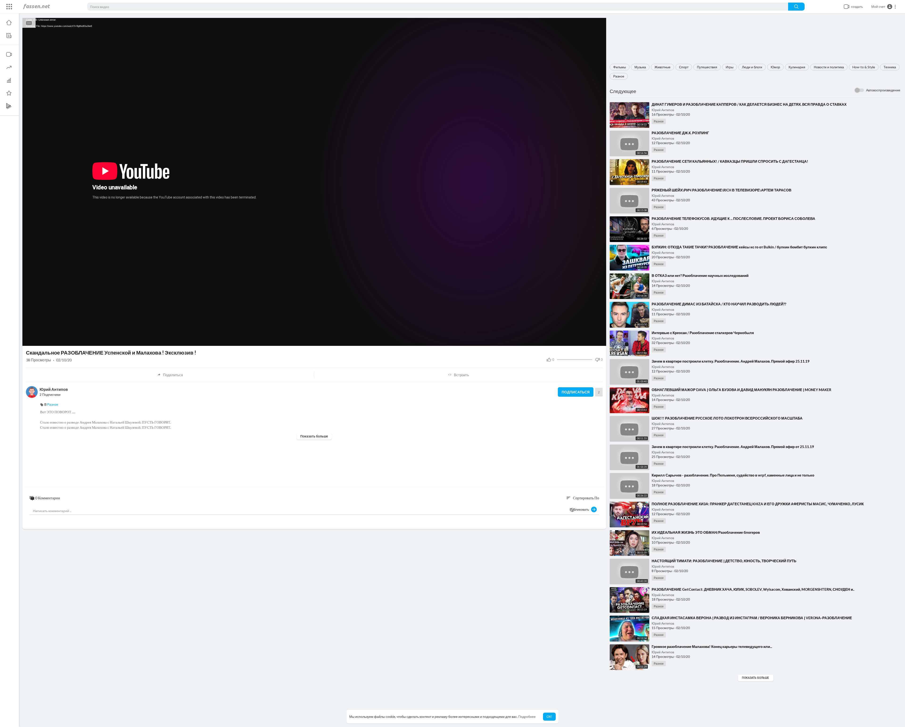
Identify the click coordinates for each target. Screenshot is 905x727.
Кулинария (797, 67)
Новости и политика (829, 67)
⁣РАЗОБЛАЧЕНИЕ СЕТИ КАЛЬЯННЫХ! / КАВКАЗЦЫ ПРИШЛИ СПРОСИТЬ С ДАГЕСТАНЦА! (730, 161)
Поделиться (173, 375)
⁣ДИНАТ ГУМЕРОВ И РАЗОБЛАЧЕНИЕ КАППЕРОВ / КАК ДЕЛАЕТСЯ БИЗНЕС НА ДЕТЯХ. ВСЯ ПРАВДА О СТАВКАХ (749, 104)
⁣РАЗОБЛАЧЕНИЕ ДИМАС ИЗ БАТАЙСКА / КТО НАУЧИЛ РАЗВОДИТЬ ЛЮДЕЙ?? (719, 304)
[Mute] (591, 340)
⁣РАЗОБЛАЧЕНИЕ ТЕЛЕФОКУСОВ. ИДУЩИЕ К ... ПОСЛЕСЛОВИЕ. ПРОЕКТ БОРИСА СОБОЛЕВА (733, 218)
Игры (729, 67)
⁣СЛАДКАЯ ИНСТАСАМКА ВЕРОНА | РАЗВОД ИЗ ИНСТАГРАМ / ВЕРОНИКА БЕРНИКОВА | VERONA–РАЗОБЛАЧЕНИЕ (752, 618)
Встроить (461, 375)
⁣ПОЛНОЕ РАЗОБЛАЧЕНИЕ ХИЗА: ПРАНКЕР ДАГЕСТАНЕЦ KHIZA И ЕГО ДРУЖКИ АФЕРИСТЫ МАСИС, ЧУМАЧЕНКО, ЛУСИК (758, 504)
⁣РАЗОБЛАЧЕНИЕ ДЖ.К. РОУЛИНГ (680, 133)
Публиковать (580, 509)
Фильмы (619, 67)
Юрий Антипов (663, 110)
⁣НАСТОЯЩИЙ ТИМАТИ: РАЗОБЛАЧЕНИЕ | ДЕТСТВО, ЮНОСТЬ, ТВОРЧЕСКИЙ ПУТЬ (724, 561)
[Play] (28, 340)
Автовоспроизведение (883, 90)
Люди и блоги (752, 67)
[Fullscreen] (599, 340)
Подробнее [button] (527, 717)
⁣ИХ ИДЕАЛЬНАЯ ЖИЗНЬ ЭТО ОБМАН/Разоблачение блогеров (706, 532)
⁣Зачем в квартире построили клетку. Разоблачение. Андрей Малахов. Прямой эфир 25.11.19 (731, 361)
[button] (884, 6)
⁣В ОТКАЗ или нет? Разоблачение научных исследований (700, 275)
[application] (314, 182)
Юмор (775, 67)
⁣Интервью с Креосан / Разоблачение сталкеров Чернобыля (703, 333)
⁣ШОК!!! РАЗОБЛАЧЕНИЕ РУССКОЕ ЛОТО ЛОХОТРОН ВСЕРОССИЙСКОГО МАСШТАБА (727, 418)
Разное (618, 76)
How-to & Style (863, 67)
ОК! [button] (549, 717)
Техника (890, 67)
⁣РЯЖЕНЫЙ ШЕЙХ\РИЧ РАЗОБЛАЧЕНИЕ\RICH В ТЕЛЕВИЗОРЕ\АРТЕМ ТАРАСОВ (721, 190)
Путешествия (707, 67)
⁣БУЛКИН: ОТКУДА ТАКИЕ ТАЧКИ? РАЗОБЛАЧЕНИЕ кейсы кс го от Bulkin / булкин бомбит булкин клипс (739, 247)
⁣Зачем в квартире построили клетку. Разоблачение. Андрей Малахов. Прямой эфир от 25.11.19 (733, 446)
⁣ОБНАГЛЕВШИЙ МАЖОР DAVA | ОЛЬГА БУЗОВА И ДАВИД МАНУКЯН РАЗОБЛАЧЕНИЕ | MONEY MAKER (741, 390)
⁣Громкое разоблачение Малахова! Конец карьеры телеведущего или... (712, 646)
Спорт (683, 67)
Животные (662, 67)
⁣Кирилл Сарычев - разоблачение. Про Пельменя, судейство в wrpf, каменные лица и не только (733, 475)
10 (583, 340)
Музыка (640, 67)
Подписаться (576, 392)
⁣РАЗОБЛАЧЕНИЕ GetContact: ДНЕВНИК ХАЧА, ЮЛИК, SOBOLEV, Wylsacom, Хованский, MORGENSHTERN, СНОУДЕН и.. (753, 589)
